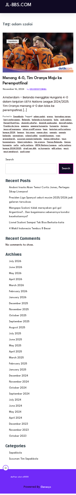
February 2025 (18, 363)
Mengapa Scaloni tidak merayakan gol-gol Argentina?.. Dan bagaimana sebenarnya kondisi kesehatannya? (39, 212)
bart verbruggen (12, 120)
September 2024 (19, 394)
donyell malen (65, 123)
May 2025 (15, 345)
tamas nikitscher (52, 139)
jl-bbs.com (18, 5)
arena (50, 117)
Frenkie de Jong (11, 126)
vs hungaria (44, 149)
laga (45, 129)
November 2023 (19, 430)
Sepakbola (12, 41)
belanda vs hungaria (42, 120)
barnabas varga (62, 117)
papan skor (42, 133)
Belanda (26, 120)
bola (56, 120)
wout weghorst (11, 152)
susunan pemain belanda (29, 139)
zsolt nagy (25, 152)
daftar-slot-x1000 (20, 477)
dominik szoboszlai (48, 123)
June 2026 (15, 267)
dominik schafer (29, 123)
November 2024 (19, 382)
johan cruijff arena (32, 129)
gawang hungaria (39, 126)
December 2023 (18, 424)
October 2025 (17, 315)
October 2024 (18, 388)
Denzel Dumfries (11, 123)
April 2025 (15, 351)
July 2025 (15, 333)
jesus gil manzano (12, 129)
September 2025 (19, 321)
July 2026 (15, 261)
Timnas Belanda (54, 142)
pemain (53, 133)
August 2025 (17, 327)
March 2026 (16, 285)
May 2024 (15, 412)
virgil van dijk (29, 149)
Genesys (46, 487)
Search (9, 159)
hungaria (54, 126)
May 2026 (15, 273)
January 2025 (17, 370)
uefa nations (27, 145)
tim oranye (39, 142)
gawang (25, 126)
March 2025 (16, 357)
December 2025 (18, 303)
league (20, 133)
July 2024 (15, 400)
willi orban (57, 149)
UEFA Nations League (45, 145)
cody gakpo (65, 120)
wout (66, 149)
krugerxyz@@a (38, 89)
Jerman (64, 126)
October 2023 (17, 436)
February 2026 (18, 291)
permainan (18, 136)
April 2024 (15, 418)
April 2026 (15, 279)
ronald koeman (46, 136)
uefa (16, 145)
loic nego (30, 133)
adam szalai (39, 117)
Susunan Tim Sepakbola (23, 459)
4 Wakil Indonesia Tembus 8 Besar (30, 228)
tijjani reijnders (24, 142)
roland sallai (31, 136)
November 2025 (19, 309)
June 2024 (15, 406)
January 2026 (17, 297)
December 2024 (18, 376)
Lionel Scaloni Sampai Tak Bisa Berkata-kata (36, 222)
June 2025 (15, 339)
